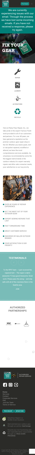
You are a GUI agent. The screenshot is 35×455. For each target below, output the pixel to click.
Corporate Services (10, 398)
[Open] (9, 341)
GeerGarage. (26, 426)
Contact (6, 396)
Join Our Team (8, 403)
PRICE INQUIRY (8, 411)
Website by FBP (17, 454)
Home (5, 392)
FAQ (4, 400)
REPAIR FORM (20, 411)
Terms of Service (9, 405)
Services (6, 394)
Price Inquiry (25, 3)
